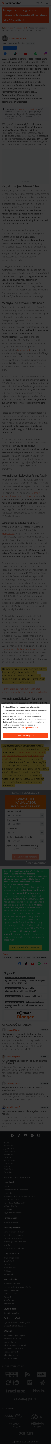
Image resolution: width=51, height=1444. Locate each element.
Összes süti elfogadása (25, 736)
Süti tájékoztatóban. (29, 728)
